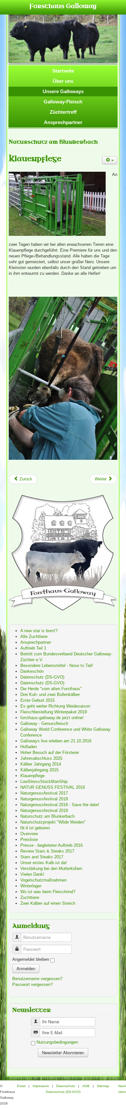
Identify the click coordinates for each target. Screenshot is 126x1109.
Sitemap (103, 1086)
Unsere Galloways (63, 91)
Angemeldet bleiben (30, 959)
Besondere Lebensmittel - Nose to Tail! (56, 665)
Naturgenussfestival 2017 (44, 793)
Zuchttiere (29, 897)
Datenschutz (65, 1086)
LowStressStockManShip (44, 781)
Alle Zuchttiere (33, 636)
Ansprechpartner (63, 122)
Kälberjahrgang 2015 (39, 769)
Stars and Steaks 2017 (41, 856)
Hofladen (28, 746)
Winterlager (30, 885)
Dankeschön (32, 671)
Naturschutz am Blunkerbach (47, 816)
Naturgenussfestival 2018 (44, 798)
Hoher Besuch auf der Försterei (49, 752)
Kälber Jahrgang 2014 (40, 764)
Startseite (63, 70)
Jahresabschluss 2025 (41, 758)
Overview (29, 833)
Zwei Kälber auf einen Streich (47, 903)
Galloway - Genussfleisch (44, 723)
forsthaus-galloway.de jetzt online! (52, 717)
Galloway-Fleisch (63, 101)
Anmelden (25, 968)
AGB (85, 1086)
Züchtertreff (63, 112)
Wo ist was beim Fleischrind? (47, 891)
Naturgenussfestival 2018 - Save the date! (59, 804)
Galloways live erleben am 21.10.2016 (55, 740)
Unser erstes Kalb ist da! (43, 862)
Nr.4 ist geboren (35, 827)
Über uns (63, 81)
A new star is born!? (39, 630)
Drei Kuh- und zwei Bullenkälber (50, 694)
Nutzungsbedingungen (57, 1042)
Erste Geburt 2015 (37, 700)
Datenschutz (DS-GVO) (42, 677)
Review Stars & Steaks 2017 (47, 851)
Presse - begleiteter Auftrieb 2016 (51, 845)
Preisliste (29, 839)
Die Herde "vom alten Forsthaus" (51, 688)
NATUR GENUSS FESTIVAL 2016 (52, 787)
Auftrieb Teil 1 (33, 648)
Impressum (41, 1086)
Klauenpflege (35, 158)
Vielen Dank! (32, 874)
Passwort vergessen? (32, 984)
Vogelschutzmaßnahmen (43, 880)
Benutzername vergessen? (37, 978)
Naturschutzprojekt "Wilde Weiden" (53, 822)
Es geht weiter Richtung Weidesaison (55, 706)
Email (21, 1086)
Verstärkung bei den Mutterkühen (51, 868)
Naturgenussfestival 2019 (44, 810)
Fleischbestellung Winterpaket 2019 (53, 711)
